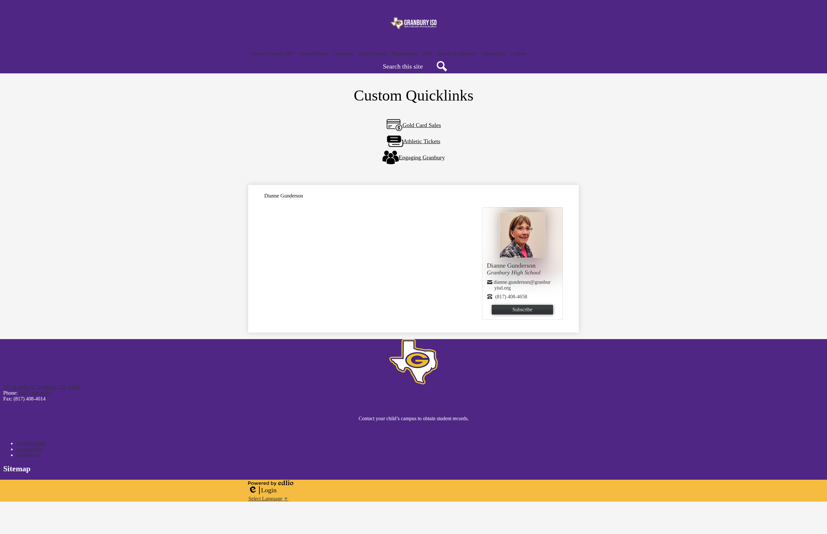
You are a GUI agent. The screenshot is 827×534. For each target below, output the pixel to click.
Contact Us (27, 455)
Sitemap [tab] (16, 469)
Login (262, 490)
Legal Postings (31, 443)
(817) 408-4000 (35, 393)
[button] (272, 53)
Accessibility (29, 449)
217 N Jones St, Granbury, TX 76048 (41, 387)
